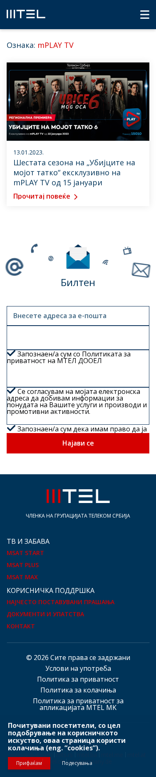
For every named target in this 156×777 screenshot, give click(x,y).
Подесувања (77, 763)
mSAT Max (22, 577)
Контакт (21, 626)
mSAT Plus (23, 565)
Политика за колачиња (78, 690)
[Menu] (144, 14)
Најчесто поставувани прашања (60, 602)
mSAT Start (25, 553)
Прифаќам (29, 763)
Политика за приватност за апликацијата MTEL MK (78, 704)
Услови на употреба (78, 668)
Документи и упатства (45, 614)
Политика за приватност (78, 679)
